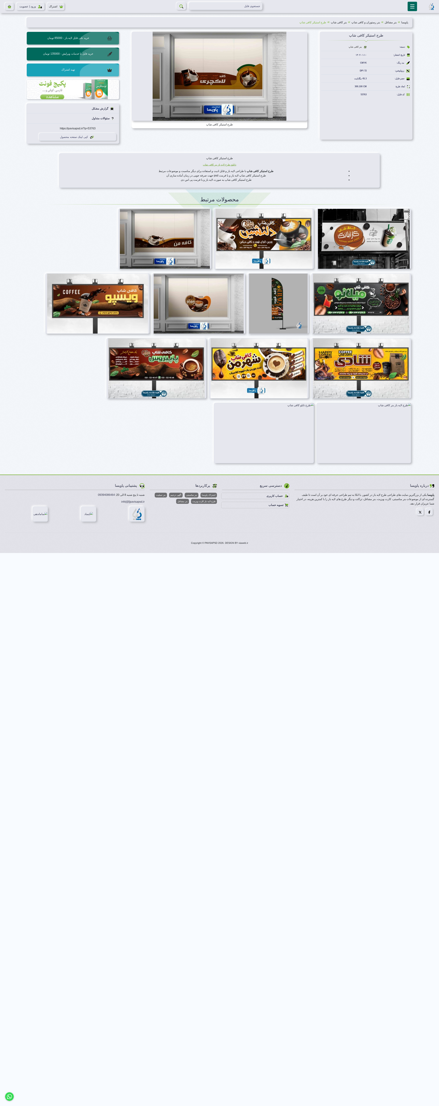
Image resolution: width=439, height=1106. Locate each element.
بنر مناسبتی (191, 495)
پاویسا (404, 22)
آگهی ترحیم (175, 495)
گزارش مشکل (100, 108)
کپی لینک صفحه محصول (74, 137)
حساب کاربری (274, 495)
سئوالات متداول (101, 118)
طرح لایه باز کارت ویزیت (204, 501)
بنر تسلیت (161, 495)
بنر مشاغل (391, 22)
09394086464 (106, 494)
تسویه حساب (276, 504)
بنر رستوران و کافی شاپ (365, 22)
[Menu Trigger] (412, 6)
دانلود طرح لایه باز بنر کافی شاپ (219, 164)
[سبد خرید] (9, 6)
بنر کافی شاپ (339, 22)
